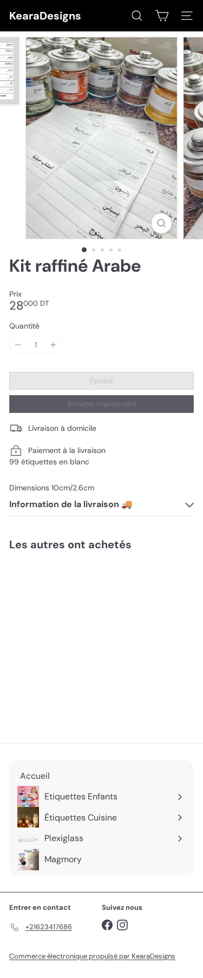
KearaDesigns (45, 15)
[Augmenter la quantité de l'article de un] (53, 345)
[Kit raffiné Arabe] (77, 640)
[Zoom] (162, 223)
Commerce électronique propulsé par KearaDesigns (92, 956)
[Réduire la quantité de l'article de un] (18, 345)
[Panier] (161, 15)
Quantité (24, 326)
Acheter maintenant (101, 404)
